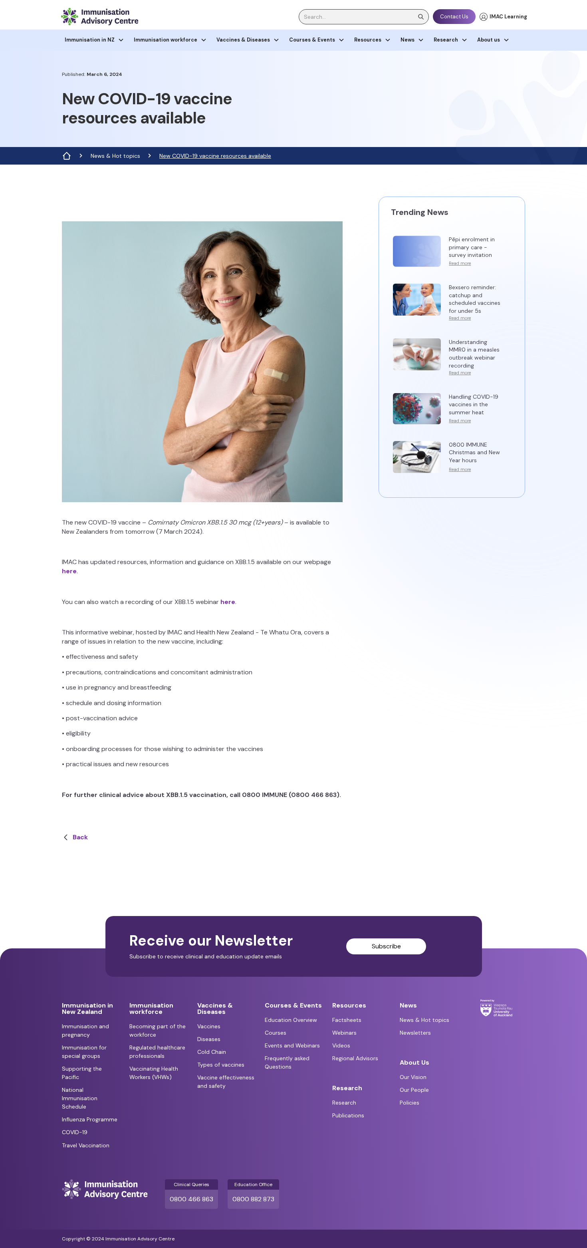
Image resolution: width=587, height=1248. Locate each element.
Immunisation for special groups (84, 1051)
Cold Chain (211, 1051)
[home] (99, 17)
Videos (341, 1045)
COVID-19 (74, 1132)
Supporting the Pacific (82, 1073)
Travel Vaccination (85, 1145)
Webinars (344, 1032)
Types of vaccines (220, 1064)
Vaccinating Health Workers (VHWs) (153, 1073)
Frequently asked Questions (287, 1062)
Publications (348, 1115)
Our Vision (413, 1077)
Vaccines (208, 1026)
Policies (409, 1102)
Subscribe (386, 946)
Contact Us (454, 16)
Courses (275, 1032)
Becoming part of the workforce (157, 1030)
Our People (414, 1089)
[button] (94, 40)
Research (344, 1102)
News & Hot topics (115, 155)
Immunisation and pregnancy (85, 1030)
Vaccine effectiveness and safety (225, 1081)
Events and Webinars (292, 1045)
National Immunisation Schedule (79, 1098)
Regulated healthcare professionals (157, 1051)
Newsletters (415, 1032)
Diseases (208, 1039)
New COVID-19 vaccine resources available (215, 155)
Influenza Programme (89, 1119)
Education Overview (291, 1019)
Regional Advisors (355, 1058)
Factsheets (346, 1019)
